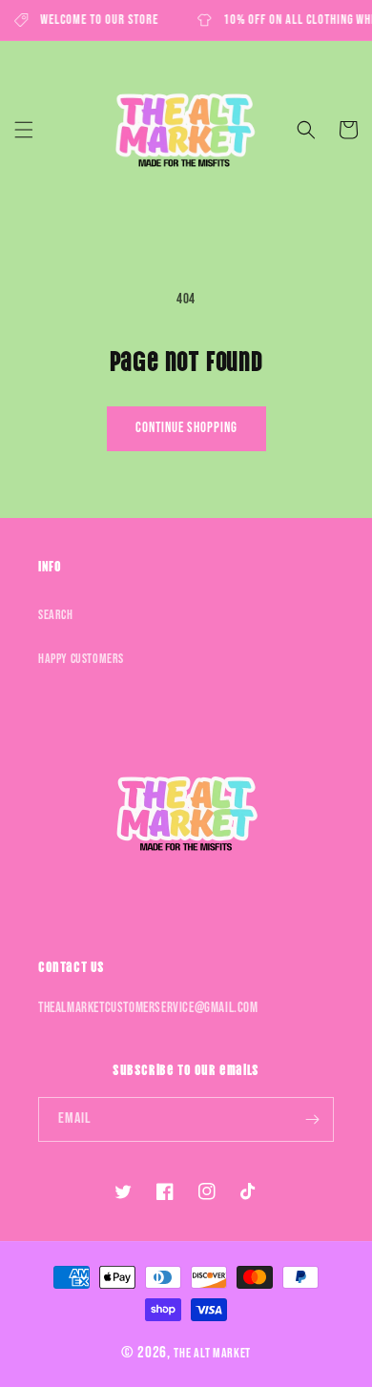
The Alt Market (212, 1353)
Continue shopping (186, 428)
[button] (24, 130)
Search (55, 615)
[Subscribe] (312, 1119)
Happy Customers (81, 659)
